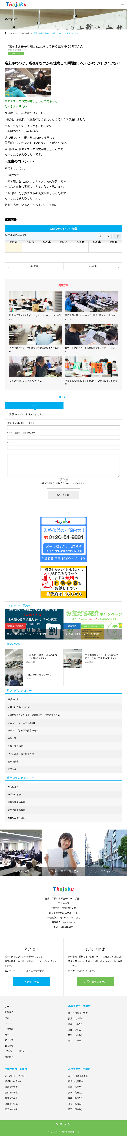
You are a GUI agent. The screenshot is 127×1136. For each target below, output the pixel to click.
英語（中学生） (12, 1109)
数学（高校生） (75, 1092)
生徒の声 (16, 53)
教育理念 (9, 1012)
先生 (7, 1034)
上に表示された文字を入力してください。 (64, 482)
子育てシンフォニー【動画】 (22, 723)
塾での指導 (13, 787)
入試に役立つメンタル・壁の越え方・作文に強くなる (34, 715)
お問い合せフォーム (95, 981)
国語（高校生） (75, 1087)
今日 (117, 236)
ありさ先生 (13, 761)
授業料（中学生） (13, 1081)
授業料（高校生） (76, 1081)
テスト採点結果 (15, 746)
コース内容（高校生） (79, 1076)
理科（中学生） (12, 1098)
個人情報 (9, 1046)
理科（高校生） (75, 1098)
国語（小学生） (75, 1024)
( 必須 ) (20, 423)
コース (8, 1023)
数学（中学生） (12, 1092)
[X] (60, 1124)
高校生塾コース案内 (79, 1069)
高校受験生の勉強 (16, 802)
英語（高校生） (75, 1109)
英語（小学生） (75, 1035)
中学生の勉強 (14, 794)
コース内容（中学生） (15, 1076)
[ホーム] (6, 33)
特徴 (7, 1018)
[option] (34, 624)
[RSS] (69, 1124)
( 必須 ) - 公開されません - (22, 433)
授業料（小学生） (76, 1018)
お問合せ (9, 1057)
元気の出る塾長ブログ (18, 707)
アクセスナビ (31, 981)
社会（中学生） (12, 1104)
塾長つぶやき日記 (16, 818)
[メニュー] (122, 4)
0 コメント (34, 406)
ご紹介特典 (72, 626)
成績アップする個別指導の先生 (23, 730)
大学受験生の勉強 (16, 810)
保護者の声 (13, 699)
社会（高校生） (75, 1104)
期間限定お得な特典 (15, 626)
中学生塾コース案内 (16, 1069)
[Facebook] (56, 1124)
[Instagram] (65, 1124)
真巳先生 (12, 769)
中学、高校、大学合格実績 (21, 754)
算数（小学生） (75, 1030)
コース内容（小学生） (79, 1013)
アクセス (9, 1040)
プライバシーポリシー (15, 1051)
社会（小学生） (75, 1041)
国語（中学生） (12, 1087)
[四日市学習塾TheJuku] (16, 5)
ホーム (8, 1006)
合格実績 (9, 1029)
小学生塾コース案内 (79, 1006)
